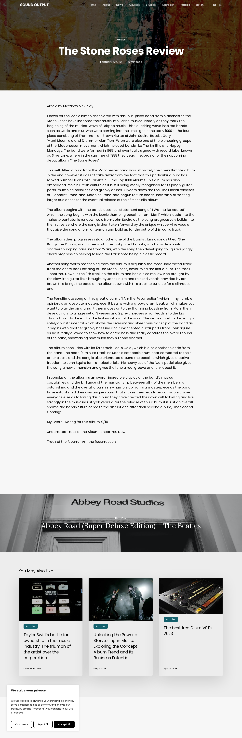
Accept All (64, 724)
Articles (120, 39)
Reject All (43, 724)
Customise (21, 724)
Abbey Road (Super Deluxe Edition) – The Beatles (121, 523)
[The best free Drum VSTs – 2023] (191, 627)
